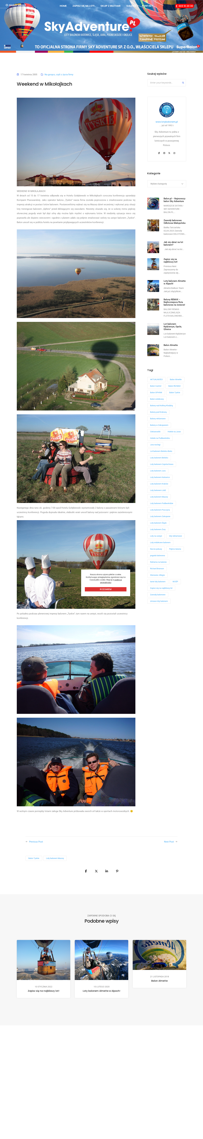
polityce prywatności (111, 581)
